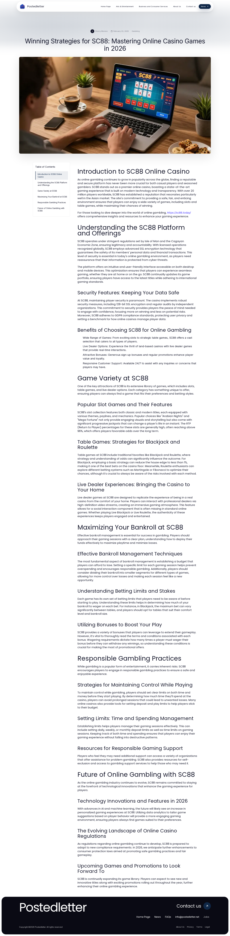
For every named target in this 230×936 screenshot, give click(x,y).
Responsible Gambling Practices (52, 202)
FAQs (168, 917)
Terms (199, 927)
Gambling (136, 31)
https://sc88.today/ (179, 212)
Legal (207, 927)
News (157, 917)
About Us (180, 927)
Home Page (143, 917)
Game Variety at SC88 (47, 191)
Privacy (190, 927)
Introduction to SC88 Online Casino (50, 175)
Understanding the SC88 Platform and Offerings (52, 183)
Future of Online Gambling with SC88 (51, 209)
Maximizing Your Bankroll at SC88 (52, 197)
